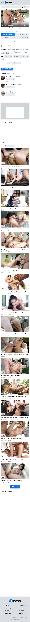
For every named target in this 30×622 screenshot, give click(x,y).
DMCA (22, 608)
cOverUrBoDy (11, 84)
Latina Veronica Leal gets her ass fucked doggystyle (13, 459)
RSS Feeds (7, 610)
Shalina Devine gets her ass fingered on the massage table (14, 354)
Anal (8, 62)
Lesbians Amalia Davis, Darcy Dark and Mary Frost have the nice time (15, 229)
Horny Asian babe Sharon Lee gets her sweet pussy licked (14, 417)
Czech (6, 56)
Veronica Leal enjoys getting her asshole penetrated (13, 438)
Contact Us (8, 613)
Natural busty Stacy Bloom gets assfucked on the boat (14, 480)
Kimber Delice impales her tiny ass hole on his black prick (14, 396)
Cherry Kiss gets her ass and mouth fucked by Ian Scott (14, 249)
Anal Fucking (22, 56)
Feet (27, 56)
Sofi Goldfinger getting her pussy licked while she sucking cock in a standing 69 (15, 291)
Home (7, 605)
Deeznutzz (10, 76)
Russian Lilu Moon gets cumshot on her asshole (12, 166)
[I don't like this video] (20, 28)
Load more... (15, 486)
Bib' (8, 92)
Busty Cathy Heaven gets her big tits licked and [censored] (14, 208)
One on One (15, 56)
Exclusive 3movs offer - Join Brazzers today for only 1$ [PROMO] (14, 7)
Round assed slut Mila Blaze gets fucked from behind (13, 333)
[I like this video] (9, 28)
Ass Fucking (13, 62)
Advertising (22, 610)
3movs (17, 619)
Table (2, 59)
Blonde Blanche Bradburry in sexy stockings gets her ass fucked (15, 187)
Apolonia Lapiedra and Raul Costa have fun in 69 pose (13, 312)
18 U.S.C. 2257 (22, 613)
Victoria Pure (20, 46)
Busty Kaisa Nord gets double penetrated (10, 375)
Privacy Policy (8, 608)
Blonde (10, 56)
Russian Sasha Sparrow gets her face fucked (11, 270)
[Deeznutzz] (3, 78)
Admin (4, 46)
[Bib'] (3, 93)
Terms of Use (22, 605)
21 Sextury (11, 46)
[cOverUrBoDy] (3, 85)
